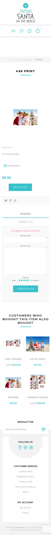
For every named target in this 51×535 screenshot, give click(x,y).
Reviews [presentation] (25, 214)
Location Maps (25, 471)
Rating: (25, 277)
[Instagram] (25, 447)
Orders (25, 513)
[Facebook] (20, 447)
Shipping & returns (25, 476)
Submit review (25, 289)
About (25, 492)
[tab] (25, 214)
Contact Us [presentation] (25, 222)
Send (43, 429)
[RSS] (31, 447)
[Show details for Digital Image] (38, 344)
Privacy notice (25, 481)
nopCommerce (19, 527)
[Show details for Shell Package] (13, 344)
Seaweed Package (37, 397)
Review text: (25, 246)
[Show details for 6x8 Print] (13, 382)
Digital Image (37, 359)
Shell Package (13, 359)
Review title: (25, 235)
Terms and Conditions (25, 487)
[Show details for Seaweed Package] (38, 382)
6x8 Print (13, 397)
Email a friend (13, 166)
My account (25, 507)
